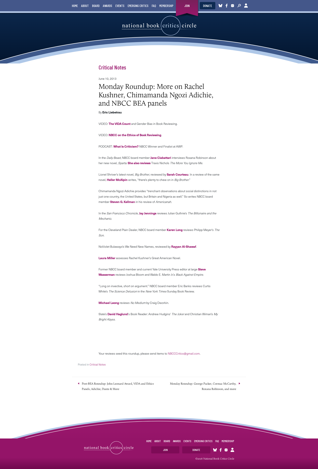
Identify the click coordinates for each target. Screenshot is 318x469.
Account (246, 5)
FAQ (154, 6)
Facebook (227, 5)
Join (187, 6)
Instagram (232, 5)
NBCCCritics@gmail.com (184, 353)
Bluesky (220, 5)
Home (75, 6)
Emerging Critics (138, 6)
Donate (207, 6)
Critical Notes (112, 67)
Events (119, 6)
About (85, 6)
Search (239, 5)
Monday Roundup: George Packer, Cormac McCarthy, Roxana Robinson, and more (203, 386)
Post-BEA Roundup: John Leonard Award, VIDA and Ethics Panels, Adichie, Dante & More (118, 386)
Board (96, 6)
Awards (107, 6)
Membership (166, 6)
